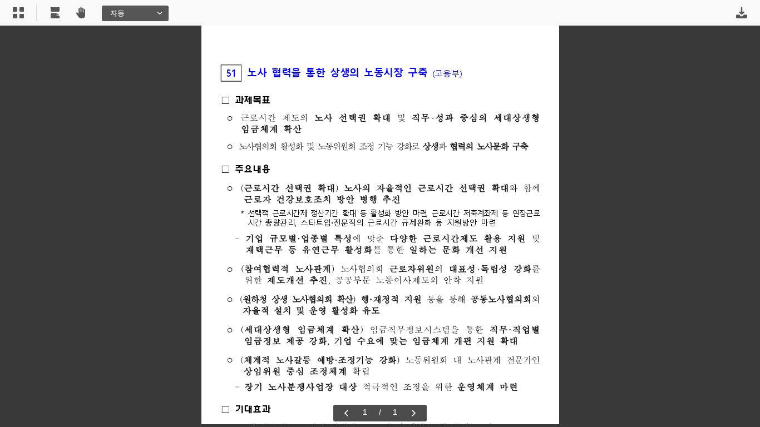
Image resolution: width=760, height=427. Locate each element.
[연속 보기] (55, 13)
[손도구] (80, 13)
